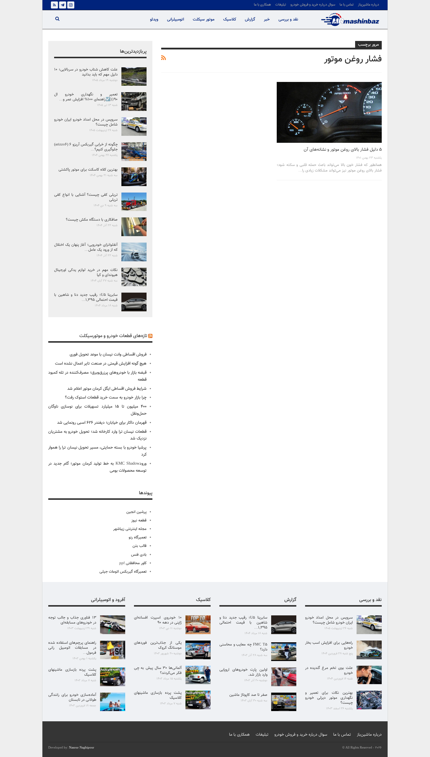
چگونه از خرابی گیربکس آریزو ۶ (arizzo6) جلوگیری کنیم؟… (86, 147)
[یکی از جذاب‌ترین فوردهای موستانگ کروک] (198, 650)
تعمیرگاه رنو (138, 537)
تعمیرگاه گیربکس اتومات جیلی (123, 572)
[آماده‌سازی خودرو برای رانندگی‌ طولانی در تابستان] (112, 702)
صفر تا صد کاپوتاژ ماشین (248, 695)
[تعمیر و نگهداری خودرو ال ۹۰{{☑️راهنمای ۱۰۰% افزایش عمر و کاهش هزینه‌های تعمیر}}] (134, 101)
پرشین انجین (136, 512)
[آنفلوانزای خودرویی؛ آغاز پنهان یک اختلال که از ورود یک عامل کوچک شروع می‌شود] (134, 252)
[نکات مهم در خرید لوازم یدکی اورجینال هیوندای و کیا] (134, 277)
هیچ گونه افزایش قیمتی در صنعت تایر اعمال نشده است (101, 364)
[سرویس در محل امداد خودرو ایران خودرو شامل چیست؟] (134, 126)
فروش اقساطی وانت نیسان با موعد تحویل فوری (108, 354)
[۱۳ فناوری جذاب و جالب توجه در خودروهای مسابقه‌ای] (112, 624)
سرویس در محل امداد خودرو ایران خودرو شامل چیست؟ (86, 122)
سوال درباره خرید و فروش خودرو (312, 4)
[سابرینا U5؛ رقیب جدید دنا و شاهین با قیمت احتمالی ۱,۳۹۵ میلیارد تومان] (134, 302)
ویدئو (154, 19)
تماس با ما (347, 4)
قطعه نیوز (139, 520)
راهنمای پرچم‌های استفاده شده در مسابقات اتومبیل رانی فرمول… (72, 648)
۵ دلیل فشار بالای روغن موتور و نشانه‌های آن (343, 149)
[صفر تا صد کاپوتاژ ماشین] (283, 702)
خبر (267, 19)
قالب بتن (140, 546)
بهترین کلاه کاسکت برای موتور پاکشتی (88, 170)
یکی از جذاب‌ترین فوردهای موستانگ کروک (158, 645)
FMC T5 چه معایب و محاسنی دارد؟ (243, 647)
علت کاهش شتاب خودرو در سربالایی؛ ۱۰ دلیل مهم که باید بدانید (86, 72)
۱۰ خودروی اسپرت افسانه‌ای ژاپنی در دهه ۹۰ (158, 620)
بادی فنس (139, 555)
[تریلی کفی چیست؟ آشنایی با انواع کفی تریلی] (134, 202)
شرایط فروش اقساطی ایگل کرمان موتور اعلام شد (107, 389)
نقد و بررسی (288, 19)
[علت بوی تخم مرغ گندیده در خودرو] (369, 675)
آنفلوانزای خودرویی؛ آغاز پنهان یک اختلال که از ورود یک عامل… (86, 247)
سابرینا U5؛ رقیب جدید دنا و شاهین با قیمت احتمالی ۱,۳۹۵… (86, 297)
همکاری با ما (262, 4)
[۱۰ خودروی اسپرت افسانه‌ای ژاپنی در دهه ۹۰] (198, 624)
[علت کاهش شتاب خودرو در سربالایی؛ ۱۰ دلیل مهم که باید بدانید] (134, 76)
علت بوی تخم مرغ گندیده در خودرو (329, 670)
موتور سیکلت (203, 19)
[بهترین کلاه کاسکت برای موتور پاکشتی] (134, 176)
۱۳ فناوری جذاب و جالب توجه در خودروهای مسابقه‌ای (72, 620)
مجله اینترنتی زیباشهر (130, 529)
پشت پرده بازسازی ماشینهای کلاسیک (158, 695)
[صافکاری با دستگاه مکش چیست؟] (134, 226)
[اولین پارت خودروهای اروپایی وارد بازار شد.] (283, 676)
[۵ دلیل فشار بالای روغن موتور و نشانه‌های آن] (329, 112)
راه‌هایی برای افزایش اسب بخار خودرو (329, 645)
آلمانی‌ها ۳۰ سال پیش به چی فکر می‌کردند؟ (158, 670)
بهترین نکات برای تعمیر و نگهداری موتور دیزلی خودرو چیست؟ (329, 698)
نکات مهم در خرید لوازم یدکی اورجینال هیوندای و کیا (86, 272)
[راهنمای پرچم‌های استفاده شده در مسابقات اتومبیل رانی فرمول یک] (112, 650)
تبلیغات (280, 4)
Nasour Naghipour (81, 747)
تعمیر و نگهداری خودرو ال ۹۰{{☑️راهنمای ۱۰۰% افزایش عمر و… (86, 97)
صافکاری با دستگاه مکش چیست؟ (92, 220)
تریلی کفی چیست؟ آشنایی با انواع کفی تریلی (86, 197)
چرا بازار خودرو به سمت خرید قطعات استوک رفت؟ (106, 397)
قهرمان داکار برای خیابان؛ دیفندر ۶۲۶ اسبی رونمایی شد (102, 423)
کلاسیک (229, 19)
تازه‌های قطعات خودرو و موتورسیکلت (113, 336)
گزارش (250, 19)
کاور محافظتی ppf (133, 563)
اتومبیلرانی (175, 19)
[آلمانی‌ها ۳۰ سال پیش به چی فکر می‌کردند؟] (198, 675)
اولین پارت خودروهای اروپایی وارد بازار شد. (243, 672)
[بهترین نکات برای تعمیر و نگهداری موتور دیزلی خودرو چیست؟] (369, 700)
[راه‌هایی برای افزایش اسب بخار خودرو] (369, 650)
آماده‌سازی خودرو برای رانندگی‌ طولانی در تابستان (72, 697)
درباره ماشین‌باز (368, 4)
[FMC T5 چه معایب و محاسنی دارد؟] (283, 651)
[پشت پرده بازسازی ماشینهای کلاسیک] (198, 700)
